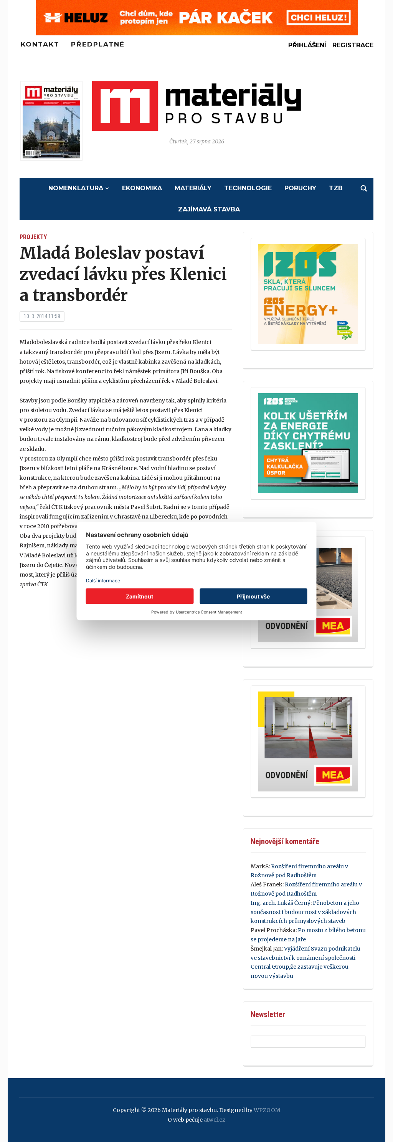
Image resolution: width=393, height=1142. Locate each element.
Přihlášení (307, 45)
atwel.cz (214, 1119)
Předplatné (98, 44)
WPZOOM (267, 1110)
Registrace (352, 45)
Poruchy (300, 188)
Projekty (33, 237)
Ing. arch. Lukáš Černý (280, 902)
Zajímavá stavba (209, 209)
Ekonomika (142, 188)
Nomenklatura (75, 188)
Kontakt (40, 44)
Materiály (193, 188)
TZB (336, 188)
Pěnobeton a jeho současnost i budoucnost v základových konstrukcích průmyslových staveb (305, 912)
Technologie (248, 188)
